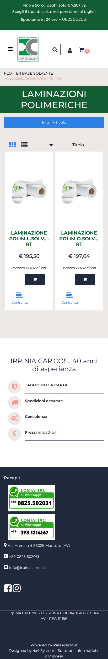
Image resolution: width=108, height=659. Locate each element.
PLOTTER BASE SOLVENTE (28, 73)
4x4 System (43, 650)
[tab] (15, 145)
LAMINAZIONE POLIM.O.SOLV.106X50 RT (79, 238)
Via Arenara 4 (39, 545)
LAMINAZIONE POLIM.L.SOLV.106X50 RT (29, 238)
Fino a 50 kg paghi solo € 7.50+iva (54, 5)
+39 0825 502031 (24, 556)
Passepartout (65, 645)
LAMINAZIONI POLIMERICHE (36, 78)
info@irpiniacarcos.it (28, 567)
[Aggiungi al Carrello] (35, 279)
